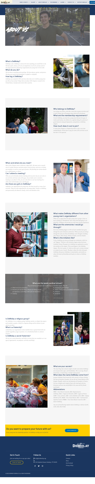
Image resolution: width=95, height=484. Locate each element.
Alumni (62, 2)
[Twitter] (38, 466)
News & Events (24, 2)
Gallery (33, 2)
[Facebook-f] (35, 466)
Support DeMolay (82, 2)
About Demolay (42, 2)
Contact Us (71, 2)
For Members (53, 2)
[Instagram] (42, 466)
